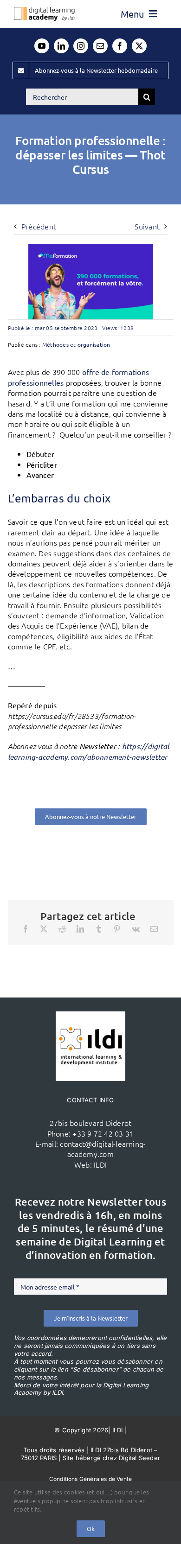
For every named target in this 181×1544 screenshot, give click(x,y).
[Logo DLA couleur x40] (44, 11)
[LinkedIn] (80, 929)
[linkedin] (61, 45)
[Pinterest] (117, 929)
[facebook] (119, 45)
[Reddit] (62, 929)
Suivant (147, 226)
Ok (91, 1528)
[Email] (154, 929)
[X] (43, 929)
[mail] (100, 45)
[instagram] (80, 45)
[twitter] (139, 45)
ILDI (100, 1164)
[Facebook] (25, 929)
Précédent (38, 226)
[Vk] (135, 929)
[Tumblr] (98, 929)
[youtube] (41, 45)
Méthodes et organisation (76, 344)
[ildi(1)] (90, 1015)
